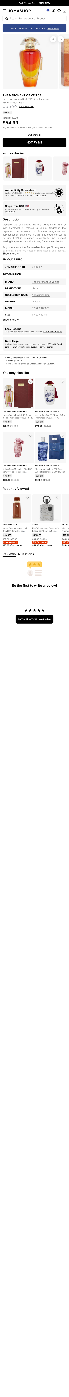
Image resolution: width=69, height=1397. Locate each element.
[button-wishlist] (59, 11)
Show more (9, 253)
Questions (26, 554)
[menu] (4, 11)
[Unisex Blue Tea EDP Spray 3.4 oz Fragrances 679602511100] (62, 381)
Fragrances (18, 357)
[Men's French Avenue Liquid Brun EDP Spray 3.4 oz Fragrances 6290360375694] (27, 497)
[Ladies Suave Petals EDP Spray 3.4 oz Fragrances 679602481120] (30, 381)
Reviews (9, 554)
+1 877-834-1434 (53, 344)
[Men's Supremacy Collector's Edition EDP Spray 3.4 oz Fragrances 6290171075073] (57, 497)
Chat (15, 347)
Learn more (41, 195)
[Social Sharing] (53, 39)
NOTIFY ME (34, 142)
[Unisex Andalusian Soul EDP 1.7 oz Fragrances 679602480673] (61, 39)
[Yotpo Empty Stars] (10, 106)
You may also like (13, 153)
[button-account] (54, 11)
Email (7, 347)
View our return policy (52, 331)
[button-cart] (64, 11)
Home (7, 357)
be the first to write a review (34, 619)
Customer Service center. (41, 347)
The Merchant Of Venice (36, 357)
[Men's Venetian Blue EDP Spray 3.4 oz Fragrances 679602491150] (62, 435)
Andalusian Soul (15, 360)
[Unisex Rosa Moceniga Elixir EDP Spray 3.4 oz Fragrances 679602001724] (30, 435)
